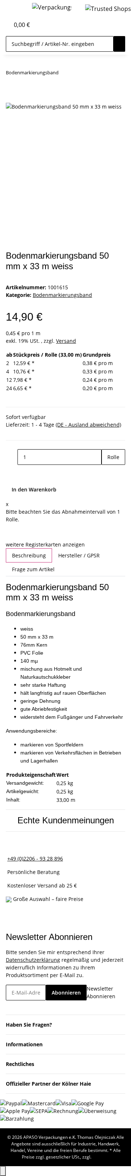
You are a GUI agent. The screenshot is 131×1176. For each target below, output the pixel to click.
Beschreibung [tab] (29, 555)
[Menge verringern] (11, 457)
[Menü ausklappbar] (15, 8)
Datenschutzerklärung (33, 959)
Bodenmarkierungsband (62, 294)
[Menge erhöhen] (107, 473)
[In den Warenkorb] (11, 98)
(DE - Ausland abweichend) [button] (88, 424)
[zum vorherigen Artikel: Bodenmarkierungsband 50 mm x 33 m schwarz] (64, 74)
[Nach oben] (3, 1171)
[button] (4, 24)
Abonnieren (66, 992)
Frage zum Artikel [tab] (33, 569)
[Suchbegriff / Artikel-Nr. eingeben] (119, 44)
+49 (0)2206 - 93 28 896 (35, 858)
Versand (66, 340)
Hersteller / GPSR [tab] (79, 555)
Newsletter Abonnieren (101, 992)
